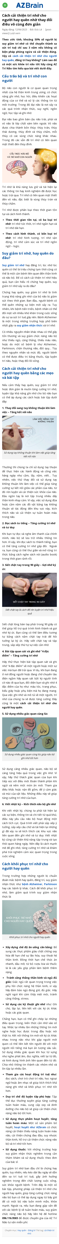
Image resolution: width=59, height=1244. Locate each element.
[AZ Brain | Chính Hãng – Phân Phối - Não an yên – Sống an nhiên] (29, 5)
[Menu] (5, 5)
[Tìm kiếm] (55, 5)
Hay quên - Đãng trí (26, 1230)
